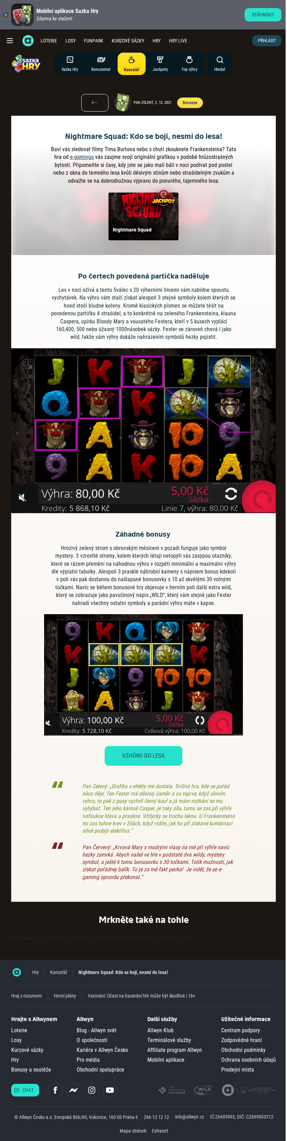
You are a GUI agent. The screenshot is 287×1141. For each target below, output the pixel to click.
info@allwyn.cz (189, 1117)
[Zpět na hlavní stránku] (28, 40)
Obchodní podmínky (243, 1050)
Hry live (178, 40)
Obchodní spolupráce (100, 1069)
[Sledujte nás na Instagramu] (91, 1090)
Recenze (190, 102)
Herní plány (65, 996)
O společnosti (92, 1040)
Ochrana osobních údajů (248, 1059)
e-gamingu (82, 157)
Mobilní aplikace (165, 1059)
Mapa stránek (133, 1131)
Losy (70, 40)
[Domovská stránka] (16, 972)
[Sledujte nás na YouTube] (110, 1090)
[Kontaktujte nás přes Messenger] (73, 1090)
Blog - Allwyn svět (97, 1030)
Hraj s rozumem (26, 996)
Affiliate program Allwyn (174, 1050)
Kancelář (58, 972)
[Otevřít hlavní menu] (10, 40)
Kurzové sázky (128, 40)
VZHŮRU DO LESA (143, 755)
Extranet (160, 1131)
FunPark (93, 40)
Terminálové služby (169, 1040)
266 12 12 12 (156, 1117)
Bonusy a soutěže (31, 1069)
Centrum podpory (240, 1030)
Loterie (49, 40)
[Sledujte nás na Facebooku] (55, 1090)
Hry (157, 40)
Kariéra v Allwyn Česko (102, 1050)
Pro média (88, 1059)
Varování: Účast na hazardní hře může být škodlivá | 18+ (141, 996)
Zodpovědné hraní (241, 1040)
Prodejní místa (237, 1069)
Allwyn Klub (160, 1030)
